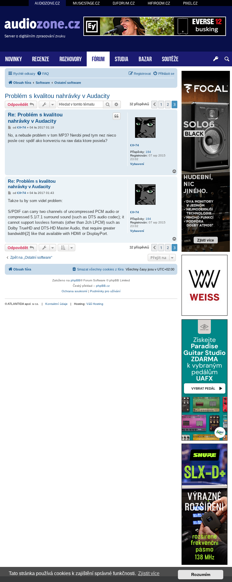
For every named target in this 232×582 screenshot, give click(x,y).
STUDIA (121, 58)
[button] (154, 104)
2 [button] (168, 104)
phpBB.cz (103, 285)
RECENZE (40, 58)
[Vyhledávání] (227, 59)
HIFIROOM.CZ (159, 3)
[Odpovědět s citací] (117, 116)
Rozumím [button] (200, 574)
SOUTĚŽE (170, 58)
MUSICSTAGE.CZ (86, 3)
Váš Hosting (94, 303)
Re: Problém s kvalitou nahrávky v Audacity (35, 118)
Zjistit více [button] (149, 573)
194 (148, 151)
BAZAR (145, 58)
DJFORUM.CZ (124, 3)
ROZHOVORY (71, 58)
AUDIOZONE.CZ (47, 3)
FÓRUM (98, 58)
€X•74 (134, 145)
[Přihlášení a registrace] (216, 59)
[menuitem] (43, 73)
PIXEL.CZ (190, 3)
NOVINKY (13, 58)
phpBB (75, 280)
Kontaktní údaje (56, 303)
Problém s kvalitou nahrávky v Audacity (57, 96)
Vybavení (137, 164)
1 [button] (161, 104)
